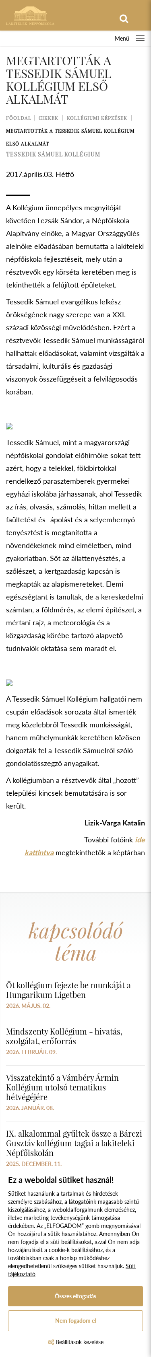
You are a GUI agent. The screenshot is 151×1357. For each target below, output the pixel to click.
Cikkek (48, 118)
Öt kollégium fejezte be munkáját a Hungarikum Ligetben (68, 989)
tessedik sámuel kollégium (53, 154)
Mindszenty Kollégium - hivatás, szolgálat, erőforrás (64, 1036)
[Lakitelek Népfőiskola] (30, 14)
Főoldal (18, 118)
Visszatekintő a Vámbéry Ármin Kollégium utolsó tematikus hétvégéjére (62, 1087)
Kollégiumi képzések (97, 118)
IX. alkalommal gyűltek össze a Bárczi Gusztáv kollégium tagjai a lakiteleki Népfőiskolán (74, 1143)
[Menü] (140, 38)
